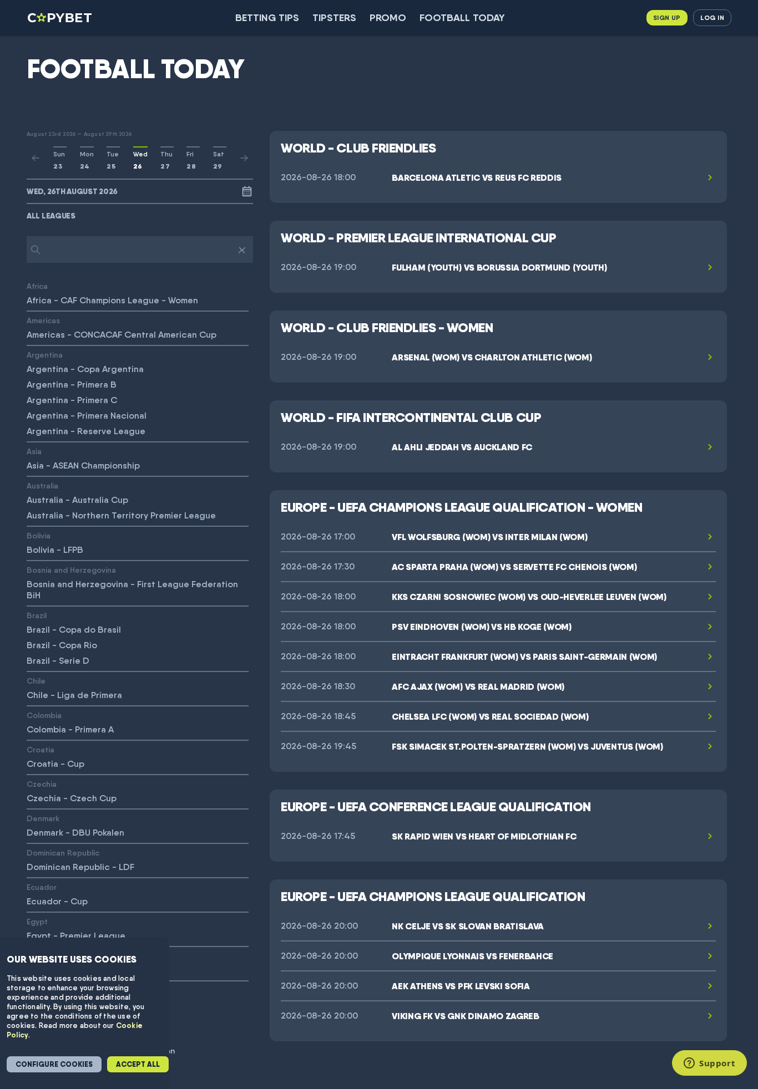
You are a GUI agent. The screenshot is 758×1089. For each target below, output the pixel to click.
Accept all (138, 1064)
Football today (462, 17)
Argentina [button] (45, 354)
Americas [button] (43, 320)
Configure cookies (54, 1064)
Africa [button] (37, 286)
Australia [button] (42, 485)
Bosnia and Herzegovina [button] (71, 569)
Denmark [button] (43, 818)
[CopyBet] (61, 18)
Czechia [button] (42, 783)
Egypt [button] (37, 921)
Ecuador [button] (42, 887)
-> (244, 158)
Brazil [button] (37, 615)
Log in (712, 17)
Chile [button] (36, 680)
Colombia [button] (44, 715)
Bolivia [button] (38, 535)
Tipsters (334, 17)
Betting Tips (267, 17)
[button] (140, 215)
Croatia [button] (40, 749)
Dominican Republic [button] (63, 852)
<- (35, 158)
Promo (388, 17)
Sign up (667, 17)
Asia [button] (34, 451)
